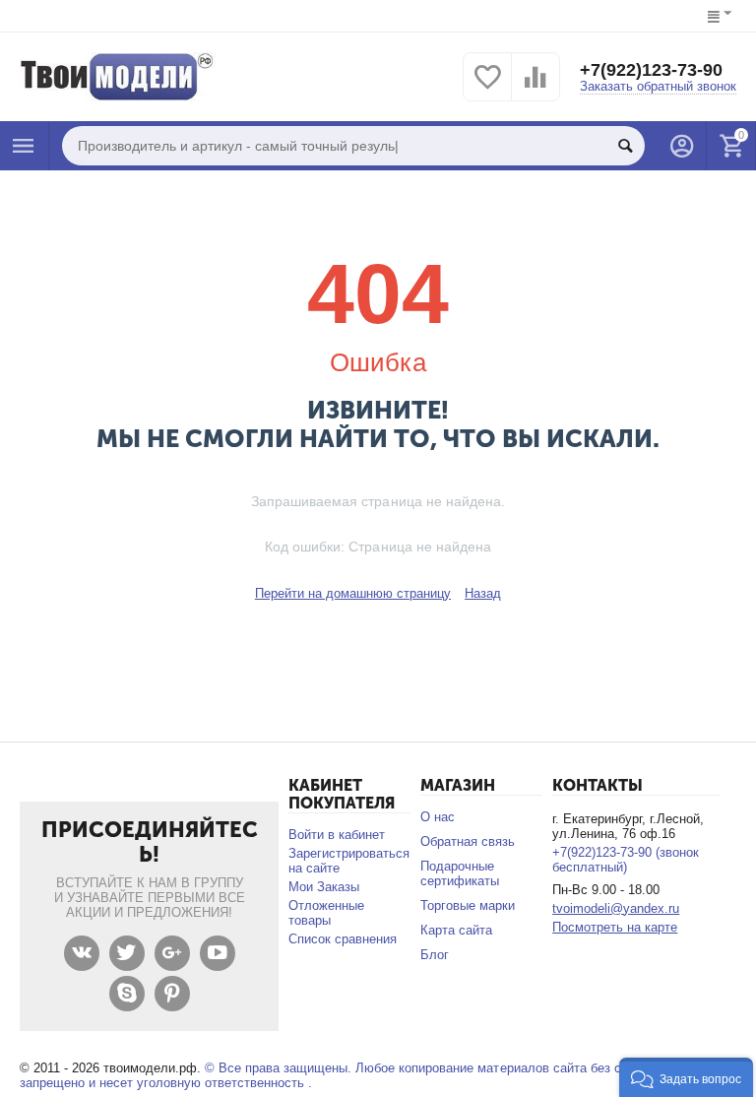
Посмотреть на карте (614, 927)
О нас (437, 816)
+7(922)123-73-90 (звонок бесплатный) (625, 859)
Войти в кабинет (336, 834)
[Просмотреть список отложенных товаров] (487, 88)
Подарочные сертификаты (459, 873)
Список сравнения (342, 939)
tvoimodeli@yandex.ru (615, 908)
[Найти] (625, 145)
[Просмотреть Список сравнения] (535, 88)
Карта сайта (456, 930)
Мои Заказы (323, 886)
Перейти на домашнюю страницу (353, 593)
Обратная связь (467, 841)
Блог (434, 954)
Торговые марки (467, 905)
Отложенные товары (326, 913)
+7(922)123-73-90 (651, 70)
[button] (686, 1077)
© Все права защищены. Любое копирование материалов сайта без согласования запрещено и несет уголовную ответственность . (358, 1075)
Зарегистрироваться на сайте (349, 860)
